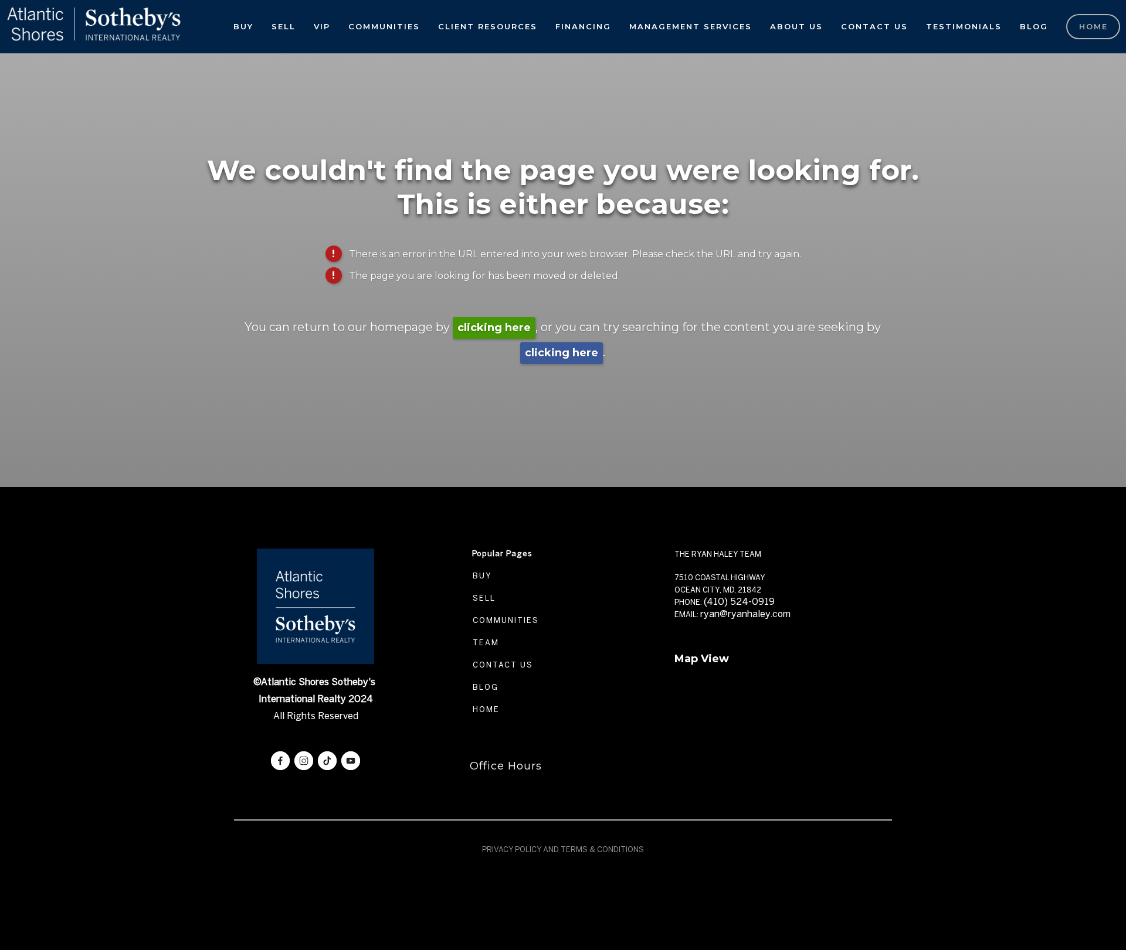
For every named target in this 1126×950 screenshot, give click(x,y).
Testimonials (964, 26)
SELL (483, 598)
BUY (481, 575)
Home (1093, 26)
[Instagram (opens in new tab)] (303, 760)
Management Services (690, 26)
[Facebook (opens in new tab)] (280, 760)
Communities (384, 26)
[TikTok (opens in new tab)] (327, 760)
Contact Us (874, 26)
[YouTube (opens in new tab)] (350, 760)
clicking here (494, 327)
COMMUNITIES (504, 620)
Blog (1034, 26)
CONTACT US (501, 664)
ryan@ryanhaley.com (745, 613)
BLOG (484, 687)
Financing (583, 26)
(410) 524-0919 (739, 601)
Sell (284, 26)
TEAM (484, 642)
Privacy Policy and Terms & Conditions (563, 849)
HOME (485, 709)
